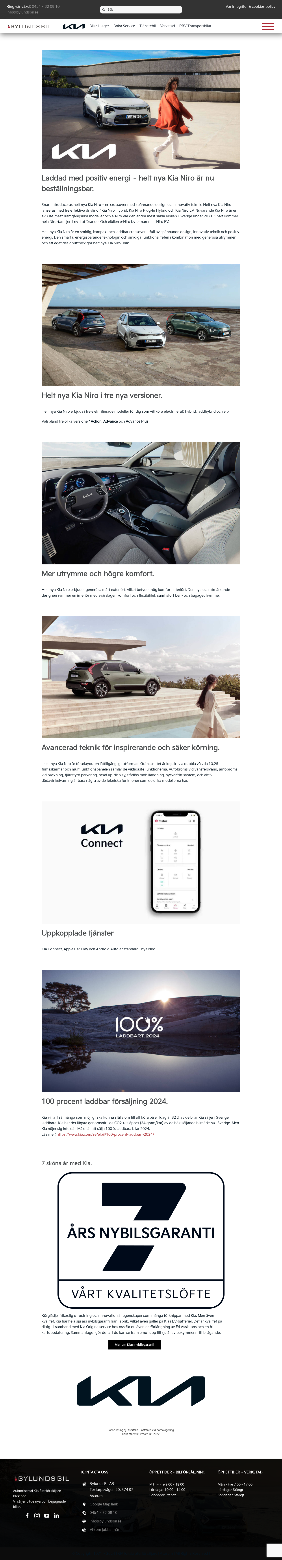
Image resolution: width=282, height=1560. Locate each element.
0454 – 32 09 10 (46, 7)
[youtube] (46, 1515)
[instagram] (37, 1515)
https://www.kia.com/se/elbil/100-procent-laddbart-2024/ (105, 1135)
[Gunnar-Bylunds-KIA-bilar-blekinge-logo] (29, 23)
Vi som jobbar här (104, 1530)
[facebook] (27, 1515)
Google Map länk (104, 1504)
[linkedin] (56, 1515)
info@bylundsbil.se (22, 12)
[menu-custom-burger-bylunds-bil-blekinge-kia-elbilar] (268, 22)
